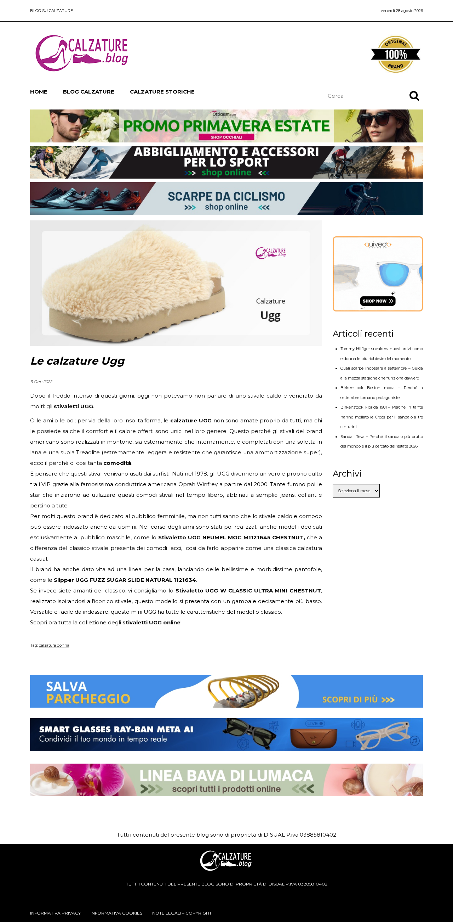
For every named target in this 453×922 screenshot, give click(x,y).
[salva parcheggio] (226, 702)
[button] (414, 95)
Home (38, 91)
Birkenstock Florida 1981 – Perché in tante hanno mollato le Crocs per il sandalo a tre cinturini (381, 417)
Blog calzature (88, 91)
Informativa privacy (55, 913)
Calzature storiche (162, 91)
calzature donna (54, 645)
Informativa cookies (116, 913)
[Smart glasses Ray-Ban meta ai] (226, 745)
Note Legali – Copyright (182, 913)
